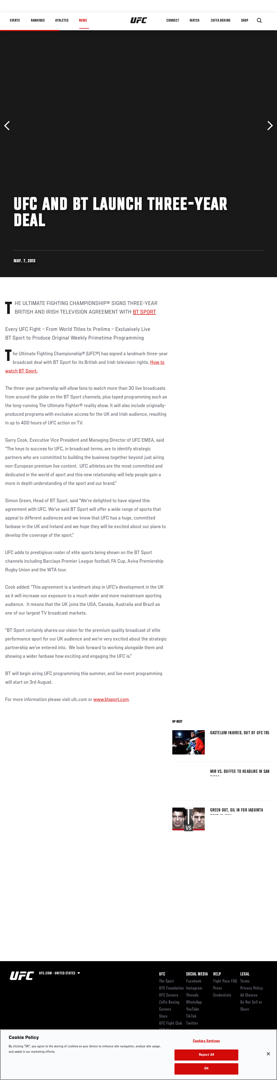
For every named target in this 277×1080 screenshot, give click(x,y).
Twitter (192, 1023)
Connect (172, 20)
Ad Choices (249, 995)
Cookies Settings (206, 1041)
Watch (194, 20)
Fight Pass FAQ (225, 981)
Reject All (206, 1055)
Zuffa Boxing (220, 20)
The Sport (166, 981)
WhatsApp (194, 1002)
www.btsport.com (111, 699)
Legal (244, 974)
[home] (139, 20)
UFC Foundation (171, 988)
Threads (192, 995)
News (83, 20)
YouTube (192, 1009)
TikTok (191, 1016)
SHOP (244, 20)
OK (206, 1069)
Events (15, 20)
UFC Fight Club (170, 1023)
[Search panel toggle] (259, 20)
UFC (162, 974)
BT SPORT (144, 312)
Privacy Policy (251, 988)
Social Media (197, 974)
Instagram (194, 988)
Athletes (61, 20)
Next (268, 125)
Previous (9, 125)
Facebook (194, 981)
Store (163, 1016)
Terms (245, 981)
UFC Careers (168, 995)
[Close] (268, 1054)
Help (217, 974)
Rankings (38, 20)
